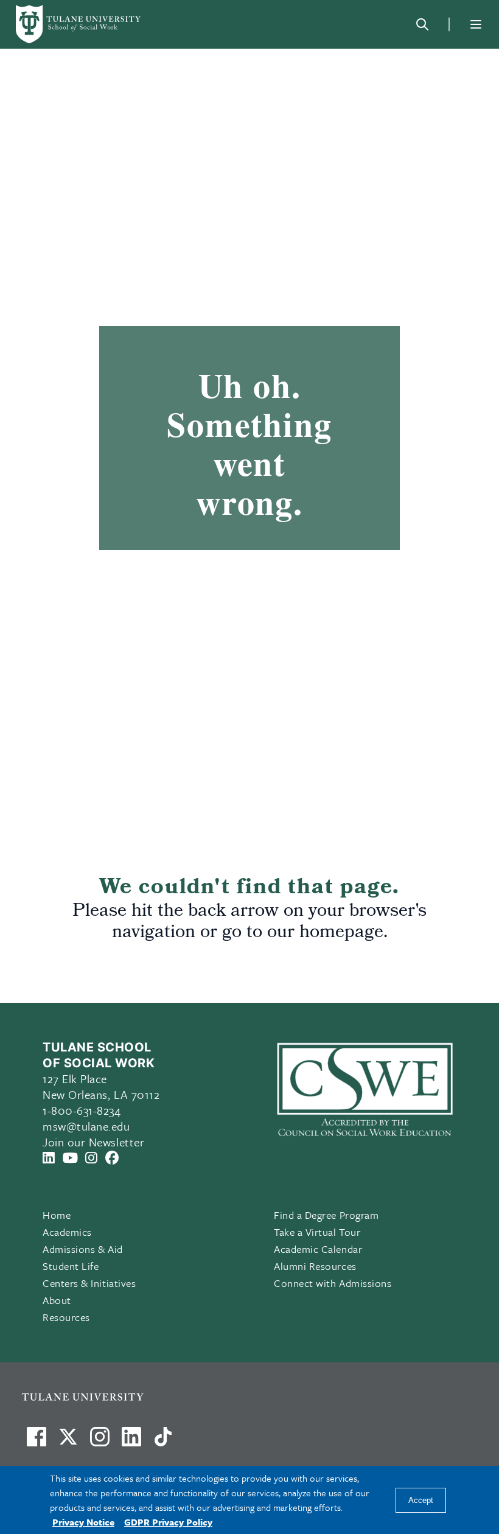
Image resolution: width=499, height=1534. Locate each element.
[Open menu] (476, 24)
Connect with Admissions (332, 1283)
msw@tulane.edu (86, 1126)
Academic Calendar (318, 1249)
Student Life (71, 1266)
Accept (420, 1500)
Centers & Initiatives (89, 1283)
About (57, 1300)
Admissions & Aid (83, 1249)
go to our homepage (302, 933)
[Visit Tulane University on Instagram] (100, 1441)
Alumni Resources (315, 1266)
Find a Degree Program (326, 1214)
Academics (67, 1231)
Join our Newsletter (93, 1142)
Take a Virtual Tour (317, 1231)
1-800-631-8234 (82, 1110)
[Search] (422, 24)
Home (57, 1214)
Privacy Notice (83, 1522)
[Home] (79, 24)
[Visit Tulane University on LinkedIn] (131, 1441)
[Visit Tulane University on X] (68, 1441)
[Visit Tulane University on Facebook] (36, 1441)
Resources (66, 1317)
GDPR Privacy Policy (168, 1522)
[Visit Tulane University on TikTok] (163, 1441)
